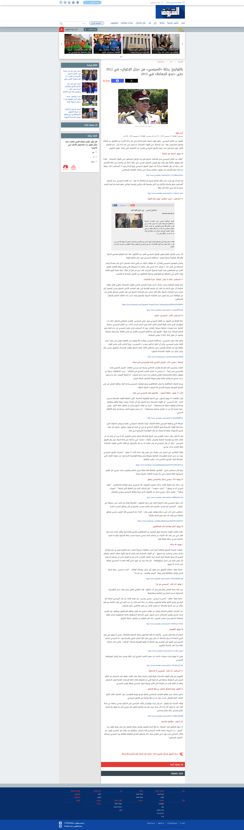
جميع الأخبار (160, 62)
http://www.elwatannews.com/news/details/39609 (165, 357)
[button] (103, 29)
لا (93, 157)
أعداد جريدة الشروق (71, 29)
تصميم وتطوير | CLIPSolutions (74, 823)
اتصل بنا (182, 823)
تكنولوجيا (161, 803)
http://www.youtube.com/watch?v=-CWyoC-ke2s (165, 193)
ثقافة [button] (78, 800)
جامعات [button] (140, 800)
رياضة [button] (161, 23)
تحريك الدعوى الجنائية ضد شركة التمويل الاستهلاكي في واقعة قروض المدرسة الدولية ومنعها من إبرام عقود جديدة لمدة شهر (72, 116)
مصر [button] (183, 23)
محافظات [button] (77, 797)
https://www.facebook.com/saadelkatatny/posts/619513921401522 (159, 465)
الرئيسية (180, 62)
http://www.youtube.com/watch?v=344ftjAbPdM (165, 716)
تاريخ (120, 810)
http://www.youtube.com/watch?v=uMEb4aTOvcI (165, 497)
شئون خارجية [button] (173, 23)
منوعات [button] (161, 800)
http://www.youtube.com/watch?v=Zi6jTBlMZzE (165, 418)
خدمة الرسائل (151, 823)
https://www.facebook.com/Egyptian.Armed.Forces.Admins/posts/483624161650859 (152, 304)
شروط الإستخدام (172, 823)
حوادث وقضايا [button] (127, 23)
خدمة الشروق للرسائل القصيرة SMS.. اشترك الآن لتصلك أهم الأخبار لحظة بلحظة (150, 753)
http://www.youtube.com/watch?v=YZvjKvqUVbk (165, 665)
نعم (93, 152)
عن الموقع (161, 823)
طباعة (107, 81)
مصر (171, 62)
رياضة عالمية (139, 797)
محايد (92, 162)
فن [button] (149, 23)
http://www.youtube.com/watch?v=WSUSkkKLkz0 (164, 578)
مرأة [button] (183, 800)
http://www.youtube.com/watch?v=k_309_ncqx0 (165, 651)
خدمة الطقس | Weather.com (73, 826)
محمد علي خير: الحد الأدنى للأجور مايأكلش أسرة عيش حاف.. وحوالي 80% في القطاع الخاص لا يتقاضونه (72, 89)
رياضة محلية (139, 794)
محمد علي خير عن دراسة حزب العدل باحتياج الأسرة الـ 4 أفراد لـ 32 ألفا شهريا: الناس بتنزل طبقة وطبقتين (72, 76)
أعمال (99, 794)
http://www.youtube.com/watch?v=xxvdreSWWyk (165, 310)
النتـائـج (65, 168)
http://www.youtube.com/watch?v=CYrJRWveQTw (164, 175)
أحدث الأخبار (92, 29)
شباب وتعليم (160, 810)
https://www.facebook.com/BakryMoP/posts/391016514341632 (160, 521)
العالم (162, 797)
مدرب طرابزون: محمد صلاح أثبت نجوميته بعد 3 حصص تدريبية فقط (72, 99)
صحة (162, 816)
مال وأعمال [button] (141, 23)
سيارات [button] (98, 800)
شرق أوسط (160, 794)
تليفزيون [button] (114, 23)
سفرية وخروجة (118, 807)
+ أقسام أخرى (96, 23)
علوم (162, 807)
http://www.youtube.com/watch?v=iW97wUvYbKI (164, 624)
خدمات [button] (99, 803)
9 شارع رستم (160, 813)
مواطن (99, 797)
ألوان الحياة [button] (118, 800)
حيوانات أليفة (118, 803)
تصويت (73, 168)
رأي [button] (155, 23)
